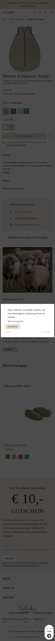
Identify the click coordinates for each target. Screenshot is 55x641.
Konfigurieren (45, 331)
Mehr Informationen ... (16, 321)
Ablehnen (8, 331)
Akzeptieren (12, 326)
